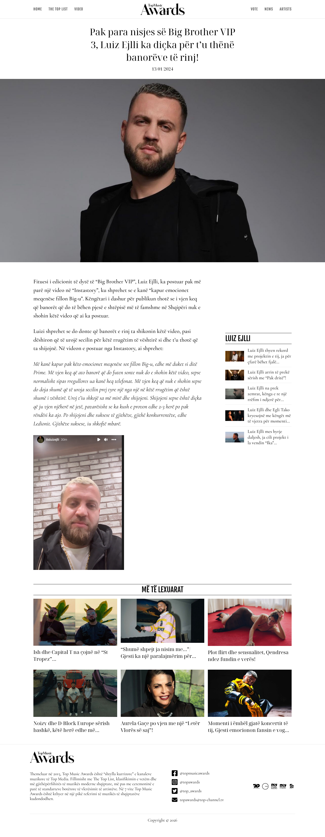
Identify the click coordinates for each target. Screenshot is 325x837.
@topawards (190, 782)
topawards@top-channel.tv (202, 799)
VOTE (254, 9)
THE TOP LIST (58, 9)
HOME (37, 9)
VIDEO (78, 9)
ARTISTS (286, 9)
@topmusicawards (194, 773)
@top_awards (190, 791)
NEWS (268, 9)
